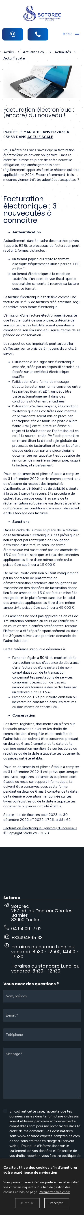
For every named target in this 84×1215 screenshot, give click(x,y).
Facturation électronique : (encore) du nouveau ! (40, 828)
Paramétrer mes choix (54, 1192)
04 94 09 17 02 (26, 929)
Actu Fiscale (40, 136)
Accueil (9, 52)
